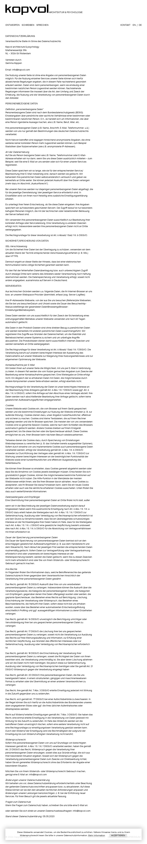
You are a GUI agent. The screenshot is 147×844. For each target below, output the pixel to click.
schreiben (28, 25)
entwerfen (12, 25)
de (140, 25)
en (134, 25)
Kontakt (125, 25)
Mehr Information (96, 836)
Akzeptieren (118, 836)
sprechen (42, 25)
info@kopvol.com (21, 70)
